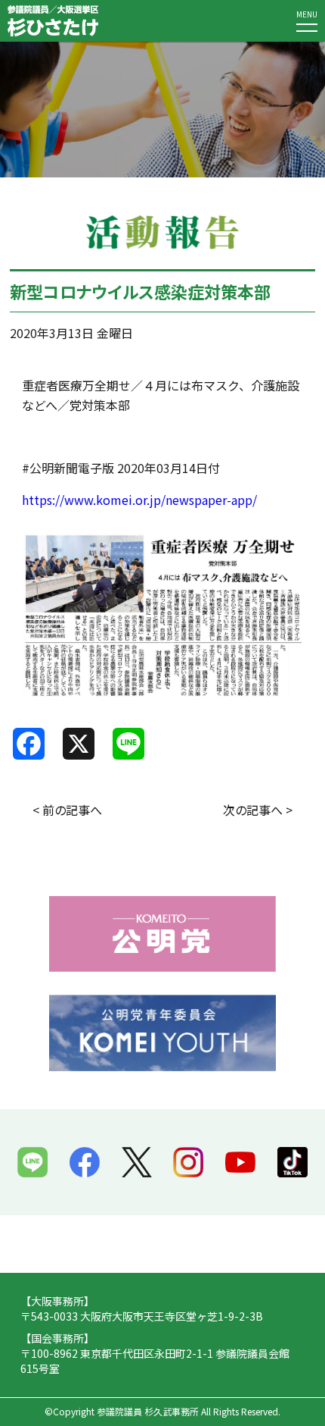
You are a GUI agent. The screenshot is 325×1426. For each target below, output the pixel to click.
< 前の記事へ (67, 810)
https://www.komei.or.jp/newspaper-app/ (139, 499)
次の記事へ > (257, 810)
